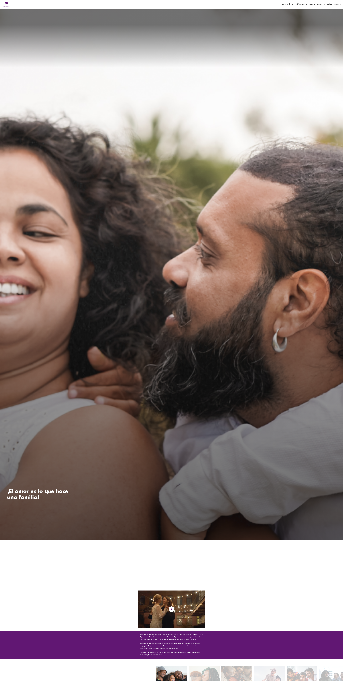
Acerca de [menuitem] (286, 4)
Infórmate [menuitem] (300, 4)
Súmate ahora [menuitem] (315, 4)
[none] (292, 4)
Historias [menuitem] (328, 4)
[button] (171, 609)
